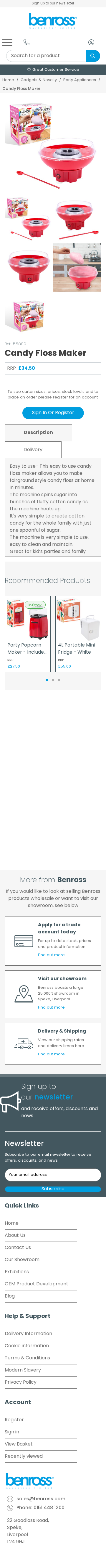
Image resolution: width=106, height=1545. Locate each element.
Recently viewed (24, 1456)
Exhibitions (17, 1272)
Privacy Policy (21, 1382)
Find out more (51, 955)
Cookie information (27, 1346)
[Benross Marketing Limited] (53, 1481)
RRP (11, 368)
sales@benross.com (40, 1499)
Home (8, 80)
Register (14, 1420)
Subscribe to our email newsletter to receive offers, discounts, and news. (48, 1158)
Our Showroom (22, 1260)
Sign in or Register (53, 413)
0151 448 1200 (49, 1508)
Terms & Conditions (27, 1358)
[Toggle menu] (7, 42)
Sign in (12, 1432)
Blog (10, 1296)
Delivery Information (28, 1334)
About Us (15, 1235)
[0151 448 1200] (26, 42)
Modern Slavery (23, 1370)
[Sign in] (91, 42)
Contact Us (18, 1247)
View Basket (19, 1444)
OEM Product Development (36, 1284)
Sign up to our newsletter (53, 3)
